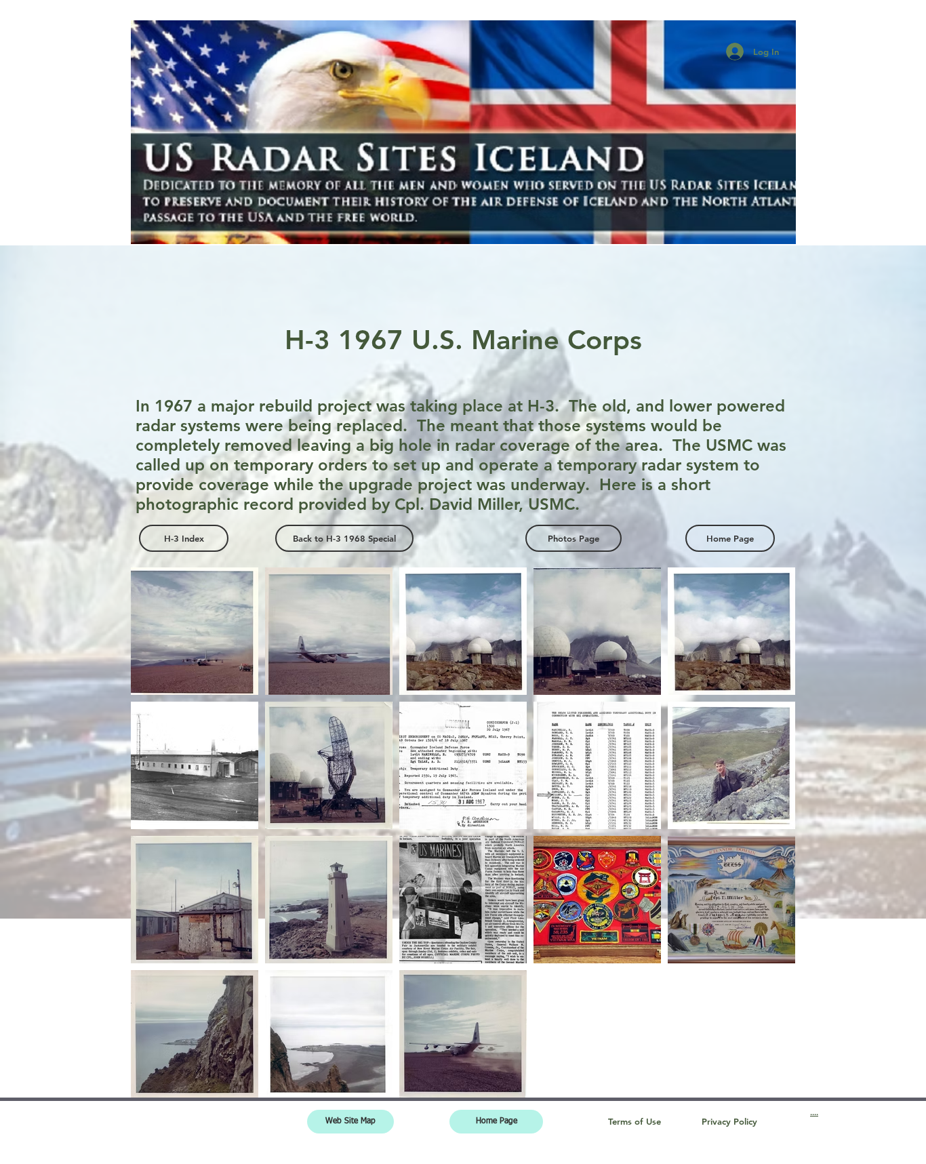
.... (814, 1112)
